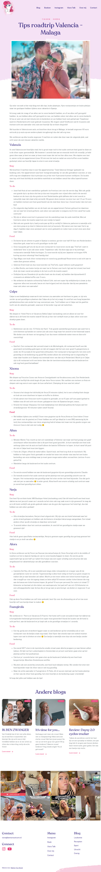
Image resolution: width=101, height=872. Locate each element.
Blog (38, 8)
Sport (76, 845)
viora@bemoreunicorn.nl (12, 838)
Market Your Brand (17, 868)
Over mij (82, 8)
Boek (49, 842)
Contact (93, 8)
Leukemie (78, 838)
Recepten (78, 842)
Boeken (47, 8)
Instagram (59, 8)
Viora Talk (71, 8)
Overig (76, 853)
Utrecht (77, 849)
